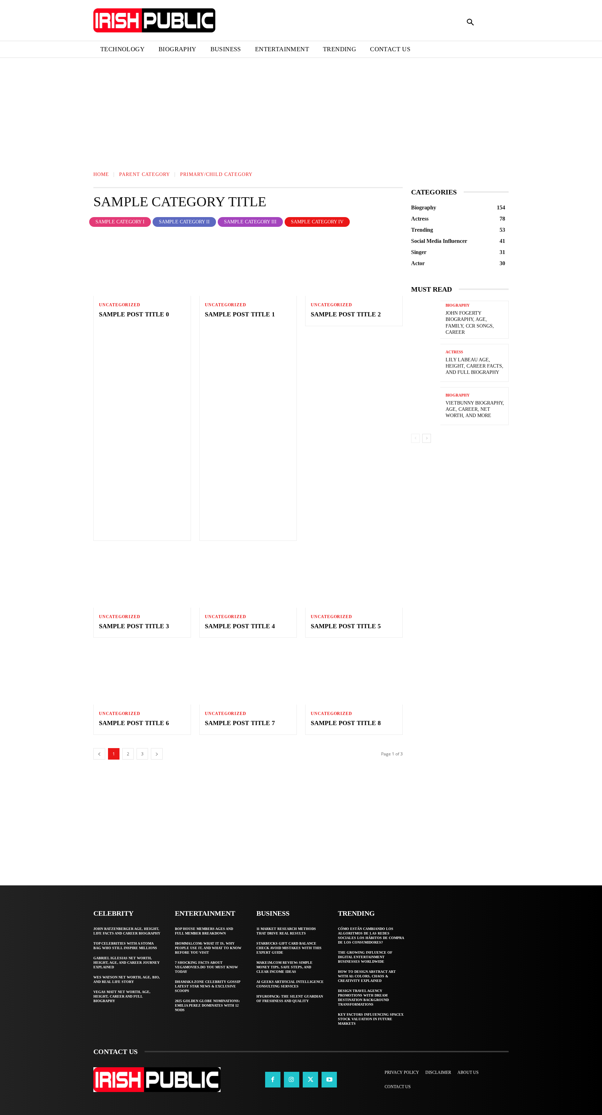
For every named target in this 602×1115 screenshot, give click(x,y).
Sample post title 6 (134, 723)
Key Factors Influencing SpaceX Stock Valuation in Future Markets (370, 1019)
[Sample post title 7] (248, 675)
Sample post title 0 (134, 314)
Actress (454, 352)
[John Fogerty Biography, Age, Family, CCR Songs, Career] (425, 320)
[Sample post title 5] (354, 578)
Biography (458, 305)
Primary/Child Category (216, 174)
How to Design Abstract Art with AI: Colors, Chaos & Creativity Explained (367, 976)
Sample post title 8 (346, 723)
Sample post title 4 (240, 626)
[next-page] (426, 438)
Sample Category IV (317, 221)
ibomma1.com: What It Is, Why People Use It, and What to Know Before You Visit (208, 947)
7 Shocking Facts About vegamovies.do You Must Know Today (206, 967)
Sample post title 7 (240, 723)
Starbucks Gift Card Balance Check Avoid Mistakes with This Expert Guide (289, 947)
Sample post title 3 (134, 626)
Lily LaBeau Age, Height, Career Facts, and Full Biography (474, 366)
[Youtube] (329, 1079)
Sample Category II (184, 221)
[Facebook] (272, 1079)
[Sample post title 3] (142, 578)
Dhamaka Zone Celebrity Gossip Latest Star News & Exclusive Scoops (207, 986)
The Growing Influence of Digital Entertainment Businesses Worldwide (365, 957)
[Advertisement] (209, 109)
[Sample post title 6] (142, 675)
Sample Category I (120, 221)
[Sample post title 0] (142, 266)
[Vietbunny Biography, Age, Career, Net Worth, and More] (425, 406)
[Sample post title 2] (354, 266)
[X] (310, 1079)
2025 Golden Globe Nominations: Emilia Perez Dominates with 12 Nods (207, 1005)
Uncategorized (119, 305)
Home (101, 174)
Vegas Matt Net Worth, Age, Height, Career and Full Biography (121, 996)
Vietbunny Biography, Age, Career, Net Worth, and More (475, 409)
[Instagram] (291, 1079)
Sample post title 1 (240, 314)
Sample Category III (250, 221)
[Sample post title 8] (354, 675)
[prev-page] (415, 438)
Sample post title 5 (346, 626)
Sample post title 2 (346, 314)
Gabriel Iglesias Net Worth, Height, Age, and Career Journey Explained (126, 962)
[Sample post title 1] (248, 266)
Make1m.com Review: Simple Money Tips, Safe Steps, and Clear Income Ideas (284, 967)
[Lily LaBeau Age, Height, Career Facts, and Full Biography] (425, 363)
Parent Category (144, 174)
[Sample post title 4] (248, 578)
